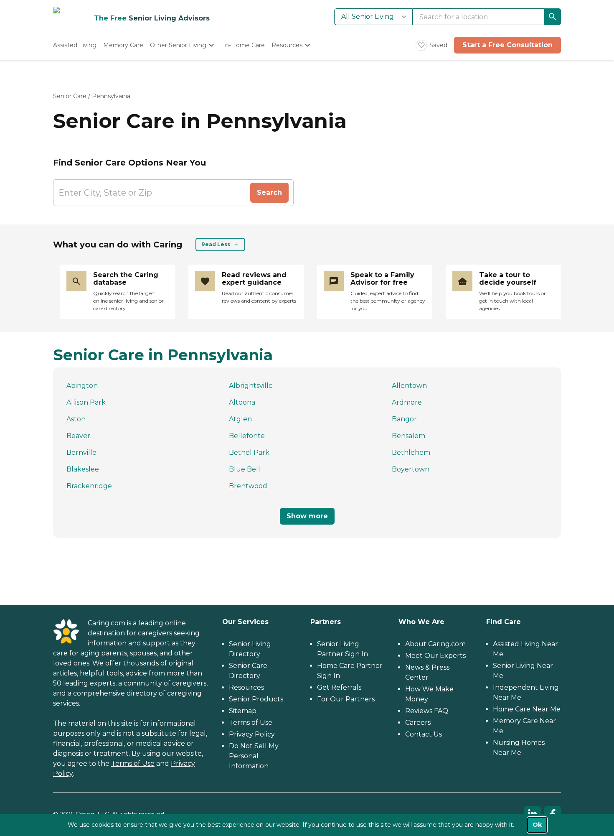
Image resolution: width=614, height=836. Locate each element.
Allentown (409, 386)
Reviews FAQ (426, 711)
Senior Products (256, 699)
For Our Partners (346, 699)
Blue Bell (244, 469)
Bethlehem (411, 452)
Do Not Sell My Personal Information (254, 756)
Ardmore (407, 402)
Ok (537, 824)
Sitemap (242, 711)
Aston (76, 419)
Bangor (404, 419)
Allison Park (86, 402)
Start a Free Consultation (507, 45)
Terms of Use (133, 763)
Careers (418, 722)
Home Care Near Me (527, 709)
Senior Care (69, 96)
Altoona (242, 402)
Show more (307, 516)
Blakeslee (82, 469)
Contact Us (423, 734)
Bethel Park (249, 452)
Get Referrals (339, 687)
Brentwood (248, 486)
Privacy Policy (252, 734)
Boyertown (410, 469)
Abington (82, 386)
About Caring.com (435, 644)
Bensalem (408, 436)
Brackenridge (89, 486)
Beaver (78, 436)
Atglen (240, 419)
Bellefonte (247, 436)
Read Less (215, 244)
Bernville (81, 452)
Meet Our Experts (435, 656)
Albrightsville (251, 386)
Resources (246, 687)
